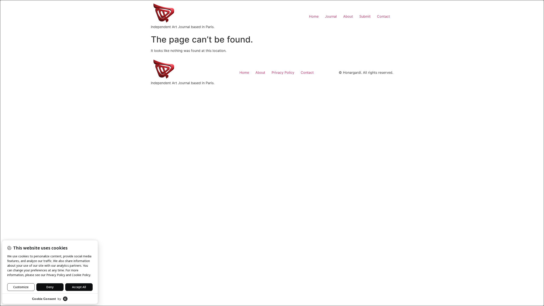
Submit (365, 16)
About (348, 16)
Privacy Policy (283, 72)
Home (314, 16)
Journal (331, 16)
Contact (383, 16)
